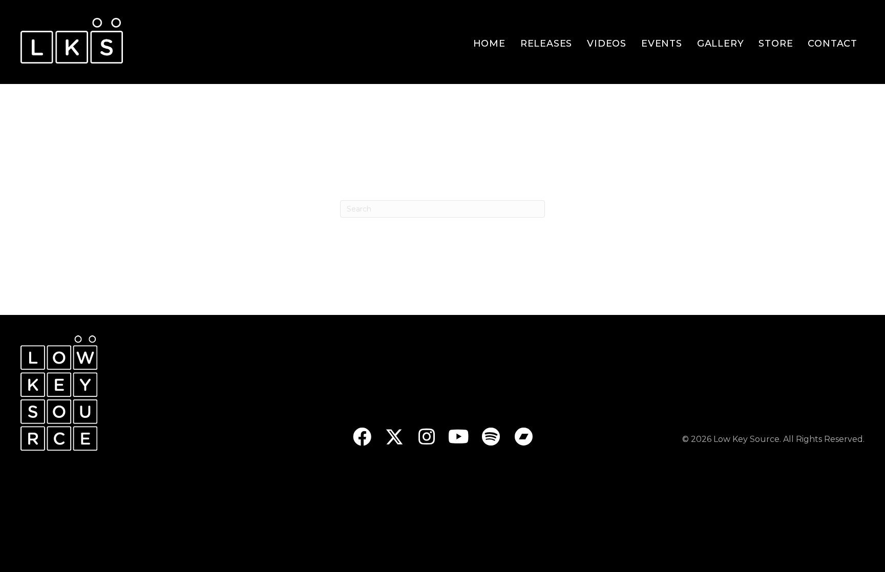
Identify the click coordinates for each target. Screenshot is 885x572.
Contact (832, 43)
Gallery (720, 43)
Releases (546, 43)
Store (775, 43)
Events (661, 43)
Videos (606, 43)
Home (489, 43)
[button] (362, 436)
